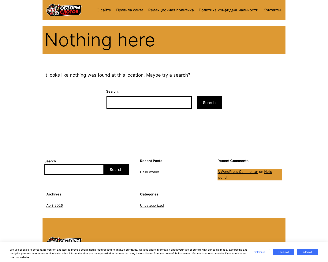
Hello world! (149, 172)
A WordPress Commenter (238, 172)
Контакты (272, 10)
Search (50, 161)
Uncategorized (152, 205)
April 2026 (54, 205)
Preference (259, 252)
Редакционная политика (171, 10)
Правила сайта (129, 10)
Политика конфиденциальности (228, 10)
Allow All (307, 252)
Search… (113, 91)
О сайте (104, 10)
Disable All (283, 252)
